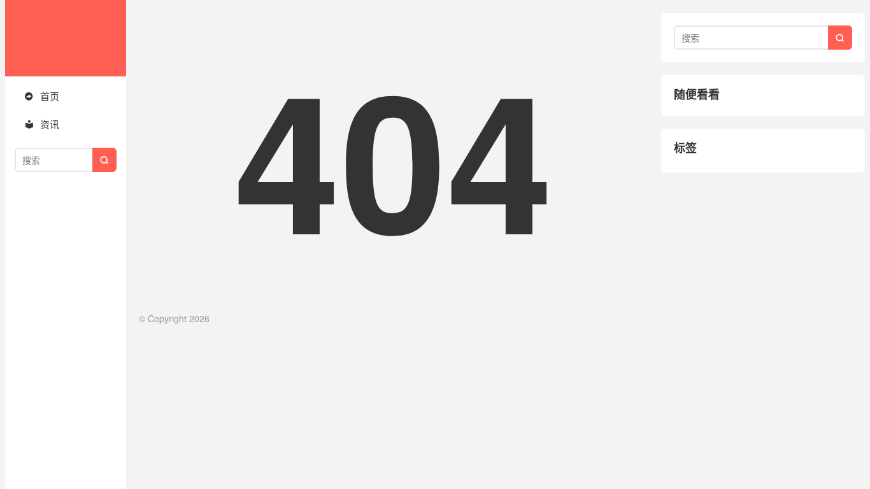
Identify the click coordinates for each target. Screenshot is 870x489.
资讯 (41, 124)
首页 (41, 96)
